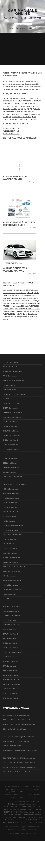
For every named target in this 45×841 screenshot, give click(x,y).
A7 (34, 106)
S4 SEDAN (27, 117)
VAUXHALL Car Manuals (11, 684)
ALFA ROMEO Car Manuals (12, 371)
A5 (31, 103)
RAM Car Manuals (9, 620)
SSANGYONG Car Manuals (12, 652)
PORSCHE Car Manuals (11, 616)
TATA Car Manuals (9, 666)
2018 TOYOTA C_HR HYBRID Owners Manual (19, 767)
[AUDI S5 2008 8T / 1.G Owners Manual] (22, 157)
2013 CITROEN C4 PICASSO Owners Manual (19, 763)
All (4, 98)
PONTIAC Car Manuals (11, 611)
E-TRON (14, 109)
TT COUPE (24, 119)
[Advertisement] (22, 49)
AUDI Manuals (8, 86)
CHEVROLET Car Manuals (12, 412)
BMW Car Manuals (9, 390)
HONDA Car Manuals (10, 489)
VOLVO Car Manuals (10, 693)
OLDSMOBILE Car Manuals (12, 590)
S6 (10, 119)
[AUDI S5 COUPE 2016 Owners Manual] (22, 248)
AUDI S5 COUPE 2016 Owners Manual (15, 269)
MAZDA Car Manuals (10, 562)
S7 (13, 119)
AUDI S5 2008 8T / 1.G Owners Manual (15, 177)
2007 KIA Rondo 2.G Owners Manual (16, 741)
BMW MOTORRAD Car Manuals (14, 394)
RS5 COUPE (16, 114)
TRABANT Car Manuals (11, 680)
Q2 (19, 109)
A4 (40, 101)
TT (18, 119)
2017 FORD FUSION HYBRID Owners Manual (19, 758)
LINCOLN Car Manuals (11, 544)
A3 (35, 98)
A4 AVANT (6, 103)
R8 (4, 111)
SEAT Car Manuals (9, 638)
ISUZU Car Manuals (10, 507)
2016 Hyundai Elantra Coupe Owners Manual (18, 737)
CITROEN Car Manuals (11, 422)
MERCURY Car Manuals (11, 571)
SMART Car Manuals (10, 648)
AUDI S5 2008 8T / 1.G (11, 128)
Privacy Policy (14, 833)
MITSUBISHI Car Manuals (12, 580)
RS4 (29, 111)
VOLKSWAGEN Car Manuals (13, 689)
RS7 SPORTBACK (28, 114)
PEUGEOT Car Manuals (11, 599)
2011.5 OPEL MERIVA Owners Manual (16, 715)
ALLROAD (6, 109)
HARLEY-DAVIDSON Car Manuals (15, 484)
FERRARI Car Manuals (11, 449)
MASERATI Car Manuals (11, 558)
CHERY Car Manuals (10, 408)
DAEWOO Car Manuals (11, 431)
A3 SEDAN (16, 101)
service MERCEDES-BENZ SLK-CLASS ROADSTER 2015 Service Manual (22, 817)
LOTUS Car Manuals (10, 548)
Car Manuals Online (22, 12)
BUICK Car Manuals (10, 399)
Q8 (31, 109)
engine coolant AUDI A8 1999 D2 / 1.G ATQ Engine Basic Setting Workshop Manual (21, 313)
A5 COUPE (16, 106)
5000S (18, 98)
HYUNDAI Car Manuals (11, 498)
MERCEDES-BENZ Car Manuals (14, 567)
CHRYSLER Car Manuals (12, 417)
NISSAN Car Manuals (10, 585)
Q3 (22, 109)
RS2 (25, 111)
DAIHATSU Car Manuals (11, 435)
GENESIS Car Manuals (11, 467)
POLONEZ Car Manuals (11, 606)
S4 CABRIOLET (17, 117)
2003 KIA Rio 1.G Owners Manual (14, 729)
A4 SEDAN (25, 103)
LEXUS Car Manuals (10, 539)
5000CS (12, 98)
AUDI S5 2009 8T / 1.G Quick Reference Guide (19, 223)
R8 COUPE (10, 111)
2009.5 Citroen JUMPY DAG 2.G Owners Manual (20, 750)
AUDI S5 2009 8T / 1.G (11, 131)
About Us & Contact (29, 833)
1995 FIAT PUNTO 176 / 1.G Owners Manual (18, 720)
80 (22, 98)
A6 (21, 106)
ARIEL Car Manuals (10, 376)
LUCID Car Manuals (10, 553)
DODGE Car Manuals (10, 444)
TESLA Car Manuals (10, 670)
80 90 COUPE (28, 98)
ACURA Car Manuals (10, 367)
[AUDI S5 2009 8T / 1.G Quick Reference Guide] (22, 203)
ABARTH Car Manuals (10, 362)
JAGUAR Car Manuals (10, 512)
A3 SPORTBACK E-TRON (29, 101)
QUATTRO (36, 109)
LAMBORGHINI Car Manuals (13, 525)
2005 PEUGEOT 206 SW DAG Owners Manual (19, 724)
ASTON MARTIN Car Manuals (13, 380)
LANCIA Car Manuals (10, 530)
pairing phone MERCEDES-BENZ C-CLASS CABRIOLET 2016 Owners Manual (22, 806)
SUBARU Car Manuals (11, 657)
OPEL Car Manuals (9, 594)
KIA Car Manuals (9, 521)
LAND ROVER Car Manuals (12, 535)
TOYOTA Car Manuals (10, 675)
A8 (37, 106)
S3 (36, 114)
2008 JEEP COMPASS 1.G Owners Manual (18, 746)
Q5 (25, 109)
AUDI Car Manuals (9, 385)
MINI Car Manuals (9, 576)
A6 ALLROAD (28, 106)
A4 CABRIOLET (16, 103)
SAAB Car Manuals (9, 629)
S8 (16, 119)
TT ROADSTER (34, 119)
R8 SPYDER (19, 111)
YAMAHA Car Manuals (10, 698)
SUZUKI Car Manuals (10, 661)
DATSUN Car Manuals (10, 440)
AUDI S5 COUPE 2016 (11, 134)
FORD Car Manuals (10, 458)
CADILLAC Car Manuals (11, 403)
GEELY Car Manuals (10, 463)
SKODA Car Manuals (10, 643)
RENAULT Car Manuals (11, 625)
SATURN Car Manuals (10, 634)
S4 (10, 117)
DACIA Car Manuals (10, 426)
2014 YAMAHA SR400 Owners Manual (16, 772)
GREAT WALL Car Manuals (12, 477)
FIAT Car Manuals (9, 454)
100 (7, 98)
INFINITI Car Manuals (10, 502)
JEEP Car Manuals (9, 516)
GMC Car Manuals (9, 472)
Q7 (28, 109)
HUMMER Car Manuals (11, 493)
